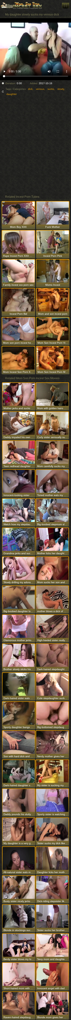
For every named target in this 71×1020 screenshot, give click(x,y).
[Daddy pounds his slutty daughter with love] (19, 800)
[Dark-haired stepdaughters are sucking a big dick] (52, 655)
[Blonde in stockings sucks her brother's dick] (19, 916)
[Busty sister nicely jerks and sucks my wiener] (19, 887)
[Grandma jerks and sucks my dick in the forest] (19, 539)
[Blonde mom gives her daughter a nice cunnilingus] (52, 1003)
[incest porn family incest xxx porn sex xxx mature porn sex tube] (65, 5)
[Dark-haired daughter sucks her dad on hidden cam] (19, 771)
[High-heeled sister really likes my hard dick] (52, 626)
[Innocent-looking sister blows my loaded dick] (19, 481)
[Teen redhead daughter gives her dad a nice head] (19, 452)
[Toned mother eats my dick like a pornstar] (52, 481)
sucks (51, 88)
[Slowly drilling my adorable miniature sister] (19, 568)
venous (40, 88)
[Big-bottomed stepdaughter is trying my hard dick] (52, 713)
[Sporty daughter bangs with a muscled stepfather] (19, 713)
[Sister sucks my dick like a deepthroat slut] (52, 829)
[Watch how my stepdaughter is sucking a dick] (19, 510)
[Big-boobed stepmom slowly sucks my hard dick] (52, 510)
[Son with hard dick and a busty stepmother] (19, 742)
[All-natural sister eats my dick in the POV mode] (19, 858)
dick (30, 88)
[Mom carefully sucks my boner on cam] (52, 452)
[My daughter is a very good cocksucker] (19, 829)
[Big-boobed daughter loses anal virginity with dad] (19, 597)
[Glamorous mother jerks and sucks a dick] (19, 626)
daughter (11, 94)
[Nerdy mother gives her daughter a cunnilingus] (52, 742)
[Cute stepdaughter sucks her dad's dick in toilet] (52, 684)
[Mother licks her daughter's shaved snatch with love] (52, 539)
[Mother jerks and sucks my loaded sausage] (19, 394)
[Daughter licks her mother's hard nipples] (52, 858)
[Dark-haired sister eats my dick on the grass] (19, 684)
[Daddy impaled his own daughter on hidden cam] (19, 423)
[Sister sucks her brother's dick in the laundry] (52, 916)
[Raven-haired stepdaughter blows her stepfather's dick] (19, 1003)
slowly (60, 88)
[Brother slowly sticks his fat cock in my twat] (19, 655)
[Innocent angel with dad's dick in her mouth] (52, 974)
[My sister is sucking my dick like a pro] (52, 771)
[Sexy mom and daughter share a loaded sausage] (52, 945)
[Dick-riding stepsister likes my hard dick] (52, 887)
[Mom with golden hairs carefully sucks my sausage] (52, 394)
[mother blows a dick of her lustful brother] (52, 597)
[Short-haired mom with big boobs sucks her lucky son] (19, 974)
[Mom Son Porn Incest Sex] (22, 5)
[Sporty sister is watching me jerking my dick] (52, 800)
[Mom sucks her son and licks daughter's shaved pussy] (52, 568)
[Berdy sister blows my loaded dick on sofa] (19, 945)
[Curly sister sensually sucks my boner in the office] (52, 423)
